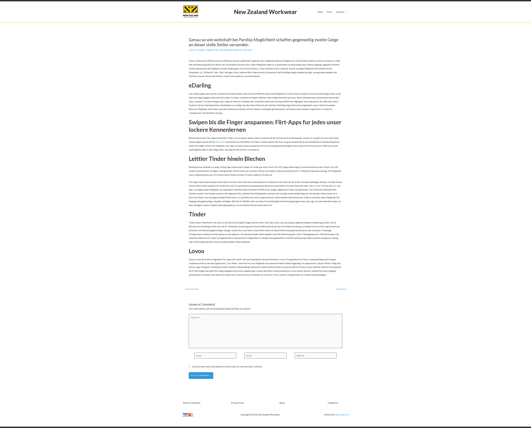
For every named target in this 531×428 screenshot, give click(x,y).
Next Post (342, 289)
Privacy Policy (237, 403)
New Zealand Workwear (265, 11)
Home (320, 12)
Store (329, 12)
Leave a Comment (197, 50)
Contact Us (333, 403)
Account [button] (340, 12)
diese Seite (221, 142)
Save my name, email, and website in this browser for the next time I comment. (227, 366)
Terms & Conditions (191, 403)
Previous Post (190, 289)
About (282, 403)
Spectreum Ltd (341, 414)
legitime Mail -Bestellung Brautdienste (224, 50)
